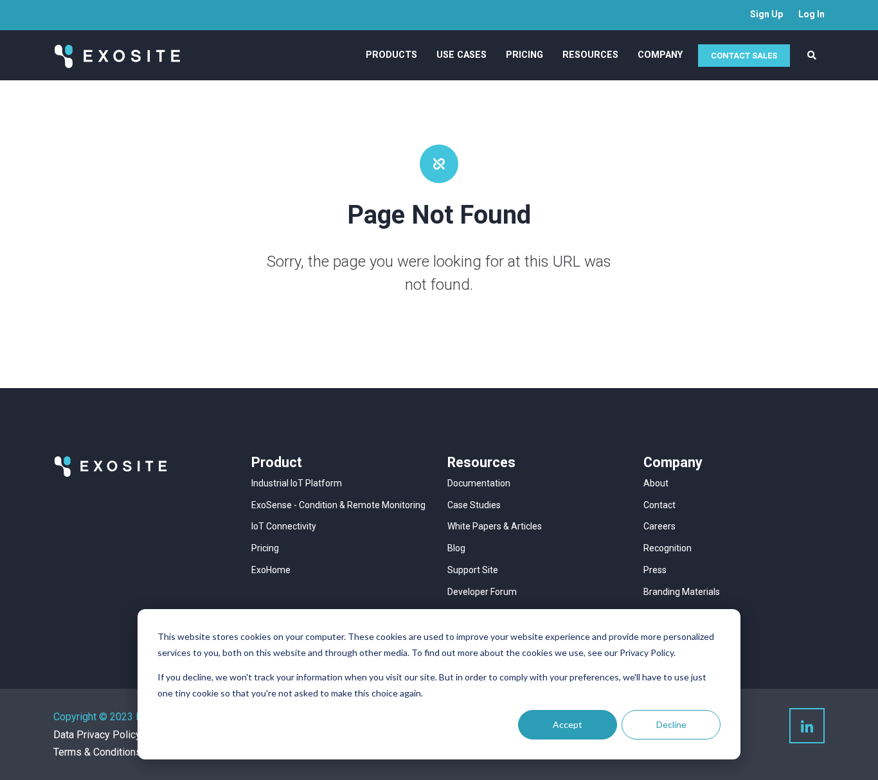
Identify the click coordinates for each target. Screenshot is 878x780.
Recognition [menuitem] (667, 548)
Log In (811, 14)
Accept (567, 724)
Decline (671, 724)
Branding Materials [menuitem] (681, 592)
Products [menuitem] (391, 54)
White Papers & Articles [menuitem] (494, 526)
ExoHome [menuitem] (271, 570)
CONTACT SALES (744, 55)
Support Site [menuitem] (472, 570)
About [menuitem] (655, 483)
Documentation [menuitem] (478, 483)
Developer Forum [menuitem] (482, 592)
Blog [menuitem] (456, 548)
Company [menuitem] (660, 54)
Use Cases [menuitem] (461, 54)
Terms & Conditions (97, 752)
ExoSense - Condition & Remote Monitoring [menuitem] (338, 505)
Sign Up (766, 14)
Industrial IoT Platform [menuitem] (296, 483)
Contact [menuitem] (659, 505)
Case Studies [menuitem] (474, 505)
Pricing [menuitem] (524, 54)
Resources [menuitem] (590, 54)
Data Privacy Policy (97, 735)
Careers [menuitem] (659, 526)
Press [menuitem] (655, 570)
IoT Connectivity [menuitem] (283, 526)
